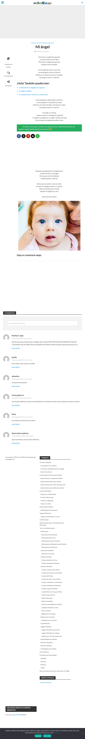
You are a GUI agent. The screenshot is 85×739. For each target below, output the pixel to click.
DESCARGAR (16, 715)
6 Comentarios (8, 76)
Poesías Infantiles (48, 43)
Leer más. (47, 736)
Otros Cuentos (36, 43)
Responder (16, 348)
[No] (82, 733)
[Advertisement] (42, 21)
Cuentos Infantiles (45, 682)
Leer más (57, 733)
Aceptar (38, 736)
